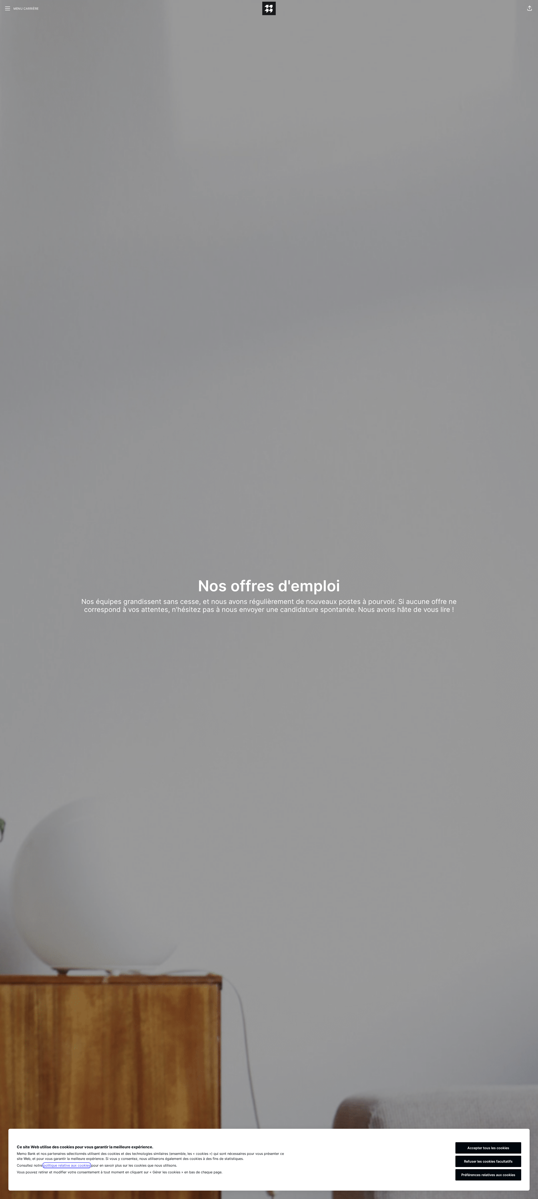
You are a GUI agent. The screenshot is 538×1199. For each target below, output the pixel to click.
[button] (529, 8)
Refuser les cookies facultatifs (488, 1161)
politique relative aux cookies (66, 1165)
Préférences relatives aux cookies (488, 1175)
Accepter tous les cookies (488, 1148)
